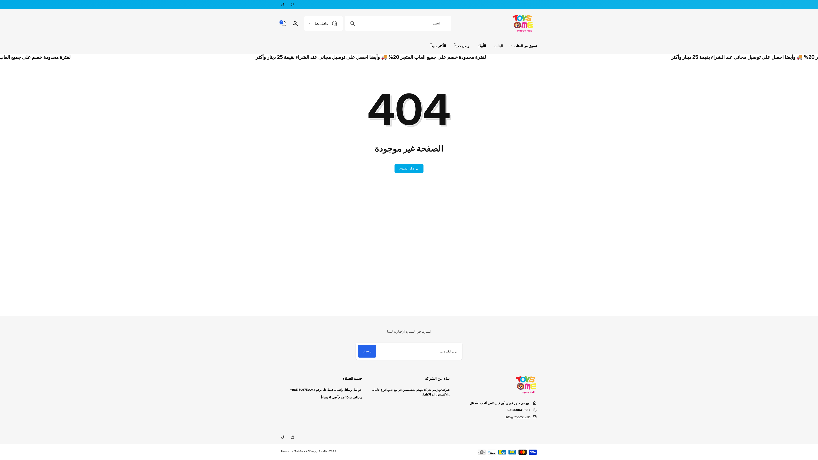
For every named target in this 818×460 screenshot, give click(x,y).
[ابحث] (352, 23)
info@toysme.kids (517, 417)
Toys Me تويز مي (319, 451)
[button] (283, 23)
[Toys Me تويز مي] (526, 392)
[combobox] (398, 23)
